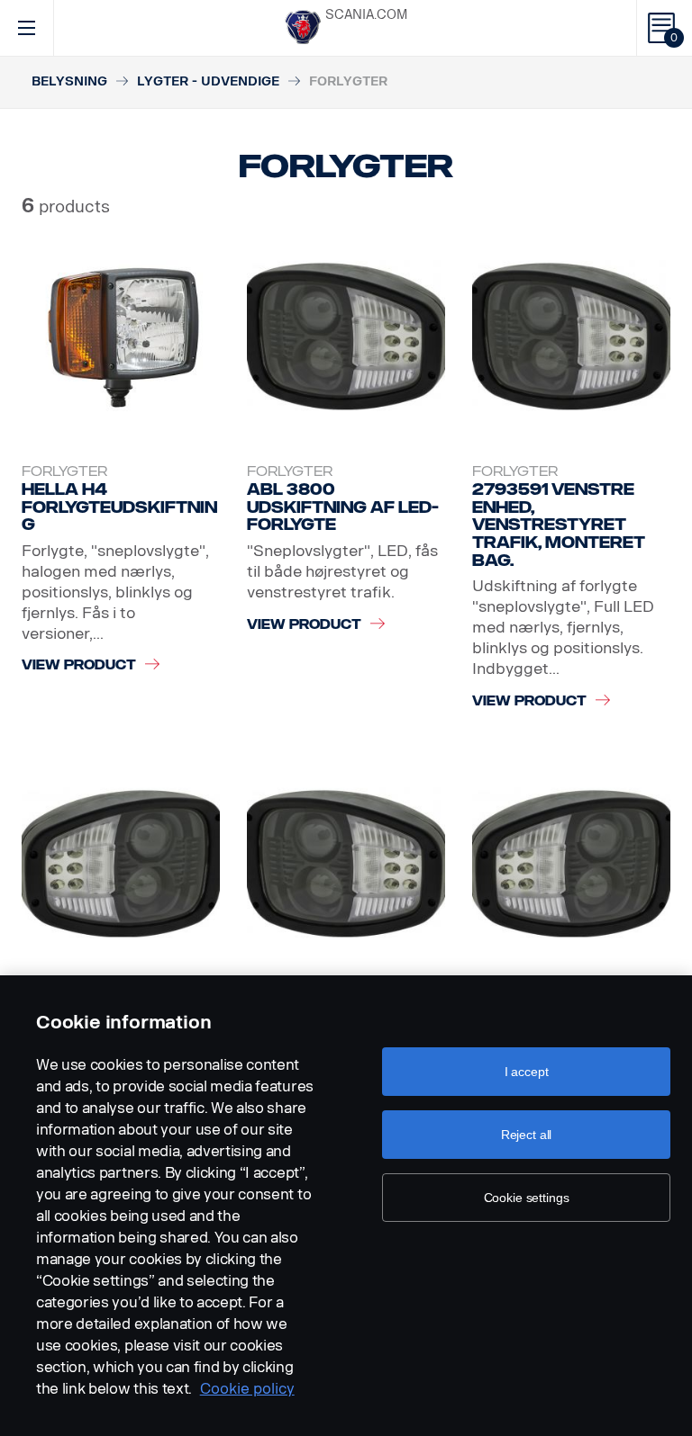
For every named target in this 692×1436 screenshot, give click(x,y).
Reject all (526, 1134)
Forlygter (64, 472)
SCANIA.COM (366, 14)
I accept (527, 1071)
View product (79, 665)
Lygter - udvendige (208, 81)
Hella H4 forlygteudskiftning (119, 507)
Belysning (69, 81)
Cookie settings (526, 1197)
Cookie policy (247, 1388)
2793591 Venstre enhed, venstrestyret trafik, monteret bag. (558, 525)
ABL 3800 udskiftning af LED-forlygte (343, 507)
